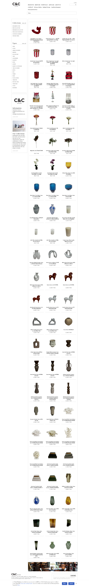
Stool (14, 85)
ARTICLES (51, 4)
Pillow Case (15, 54)
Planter (15, 60)
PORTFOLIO (44, 4)
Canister (15, 80)
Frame (14, 74)
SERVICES (37, 4)
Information (17, 108)
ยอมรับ (71, 583)
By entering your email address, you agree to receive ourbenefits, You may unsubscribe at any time (64, 578)
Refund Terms (46, 7)
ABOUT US (58, 4)
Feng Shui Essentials (18, 32)
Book (14, 62)
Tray (14, 56)
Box (13, 72)
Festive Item (16, 81)
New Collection (16, 28)
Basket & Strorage (17, 66)
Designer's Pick (16, 26)
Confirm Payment (56, 7)
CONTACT (30, 7)
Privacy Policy (38, 7)
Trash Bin (15, 83)
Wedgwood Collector (18, 30)
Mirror (14, 52)
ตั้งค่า (19, 585)
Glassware (15, 58)
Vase (14, 46)
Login (75, 2)
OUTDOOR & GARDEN (17, 34)
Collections (19, 23)
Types (19, 43)
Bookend (15, 87)
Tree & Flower (16, 68)
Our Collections (18, 133)
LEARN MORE (15, 116)
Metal (14, 70)
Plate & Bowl (16, 78)
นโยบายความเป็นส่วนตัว (26, 583)
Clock (14, 48)
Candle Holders (16, 50)
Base (14, 76)
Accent (14, 64)
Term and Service (32, 9)
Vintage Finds (16, 36)
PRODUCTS (31, 4)
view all (24, 23)
